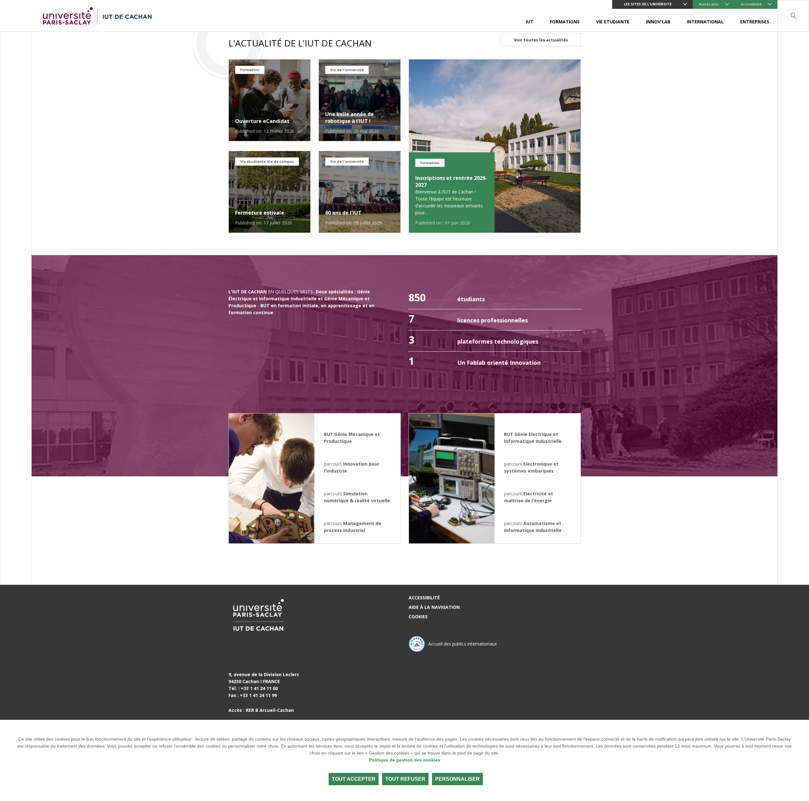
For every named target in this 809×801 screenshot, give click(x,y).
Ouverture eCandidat (262, 121)
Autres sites (709, 4)
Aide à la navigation (434, 607)
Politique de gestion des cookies (404, 759)
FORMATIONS (565, 22)
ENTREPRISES (754, 22)
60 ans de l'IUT (343, 212)
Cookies (418, 617)
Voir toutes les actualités (541, 40)
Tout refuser (405, 779)
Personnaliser (457, 779)
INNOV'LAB (658, 22)
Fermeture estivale (259, 212)
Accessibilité (751, 4)
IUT (529, 22)
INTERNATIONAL (705, 22)
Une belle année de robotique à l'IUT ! (349, 118)
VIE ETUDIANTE (613, 22)
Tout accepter (353, 779)
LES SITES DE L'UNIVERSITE (648, 4)
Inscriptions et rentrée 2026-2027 (451, 181)
